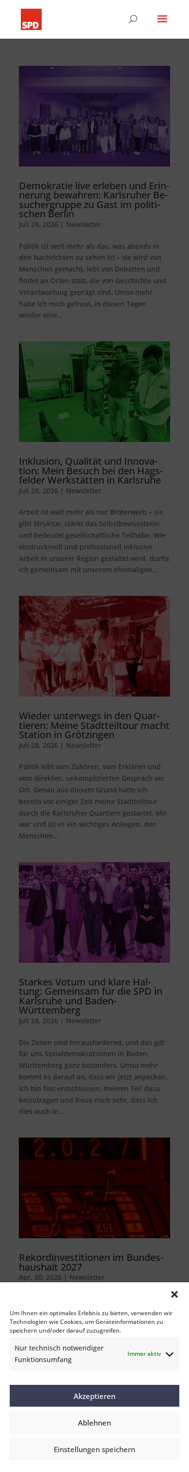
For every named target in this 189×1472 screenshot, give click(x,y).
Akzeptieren (94, 1396)
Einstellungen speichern (94, 1449)
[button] (174, 1294)
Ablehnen (94, 1422)
